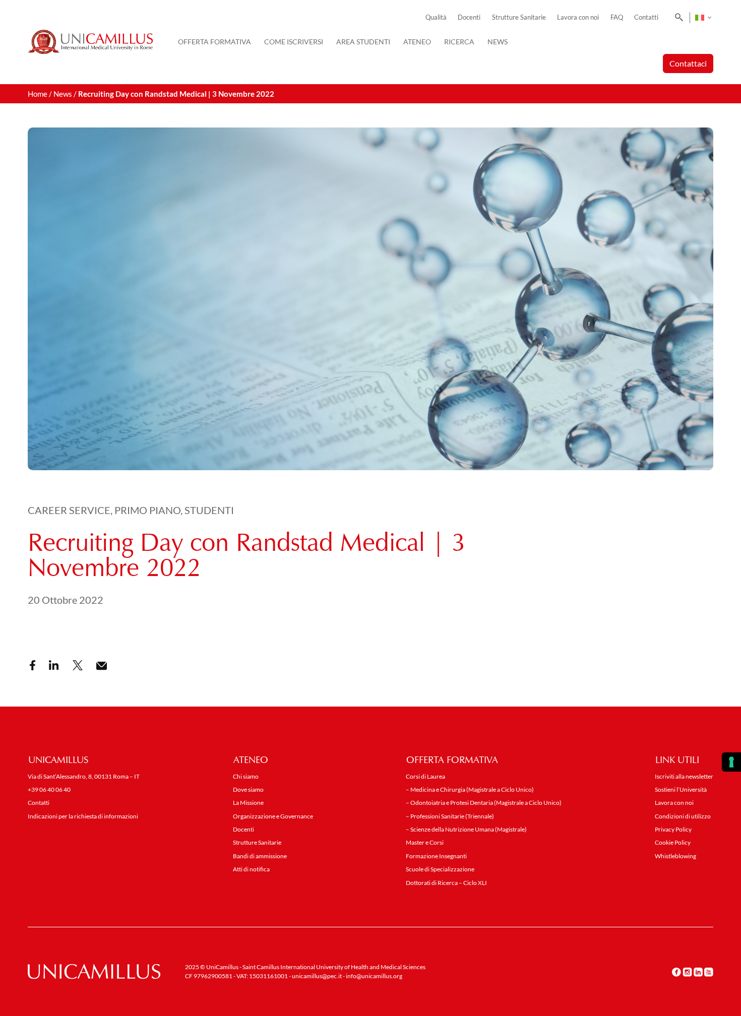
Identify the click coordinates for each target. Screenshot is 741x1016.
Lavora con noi (578, 17)
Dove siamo (248, 789)
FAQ (616, 17)
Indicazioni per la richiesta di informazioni (83, 816)
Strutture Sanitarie (519, 17)
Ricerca (459, 41)
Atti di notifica (251, 869)
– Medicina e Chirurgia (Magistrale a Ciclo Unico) (470, 789)
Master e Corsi (425, 842)
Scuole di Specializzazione (440, 869)
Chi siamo (246, 776)
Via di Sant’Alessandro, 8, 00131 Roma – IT (84, 776)
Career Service (69, 510)
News (497, 41)
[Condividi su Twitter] (78, 665)
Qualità (436, 17)
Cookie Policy (673, 842)
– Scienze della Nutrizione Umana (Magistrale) (466, 829)
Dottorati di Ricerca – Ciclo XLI (446, 882)
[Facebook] (676, 972)
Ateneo (417, 41)
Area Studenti (363, 41)
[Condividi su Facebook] (32, 665)
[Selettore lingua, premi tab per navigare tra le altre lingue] (703, 17)
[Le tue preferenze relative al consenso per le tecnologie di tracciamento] (731, 762)
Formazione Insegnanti (436, 856)
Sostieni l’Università (681, 789)
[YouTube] (708, 972)
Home (37, 93)
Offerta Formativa (214, 41)
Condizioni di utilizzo (683, 816)
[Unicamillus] (90, 42)
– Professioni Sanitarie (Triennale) (450, 816)
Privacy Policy (673, 829)
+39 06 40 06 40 (49, 789)
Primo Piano (147, 510)
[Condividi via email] (101, 666)
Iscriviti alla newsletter (684, 776)
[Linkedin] (698, 972)
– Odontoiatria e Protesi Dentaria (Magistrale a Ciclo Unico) (484, 802)
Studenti (209, 510)
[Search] (677, 18)
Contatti (646, 17)
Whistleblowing (675, 856)
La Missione (248, 802)
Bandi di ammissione (260, 856)
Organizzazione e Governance (273, 816)
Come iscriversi (293, 41)
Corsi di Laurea (425, 776)
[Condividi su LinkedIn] (54, 665)
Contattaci (688, 63)
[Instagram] (687, 972)
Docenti (469, 17)
